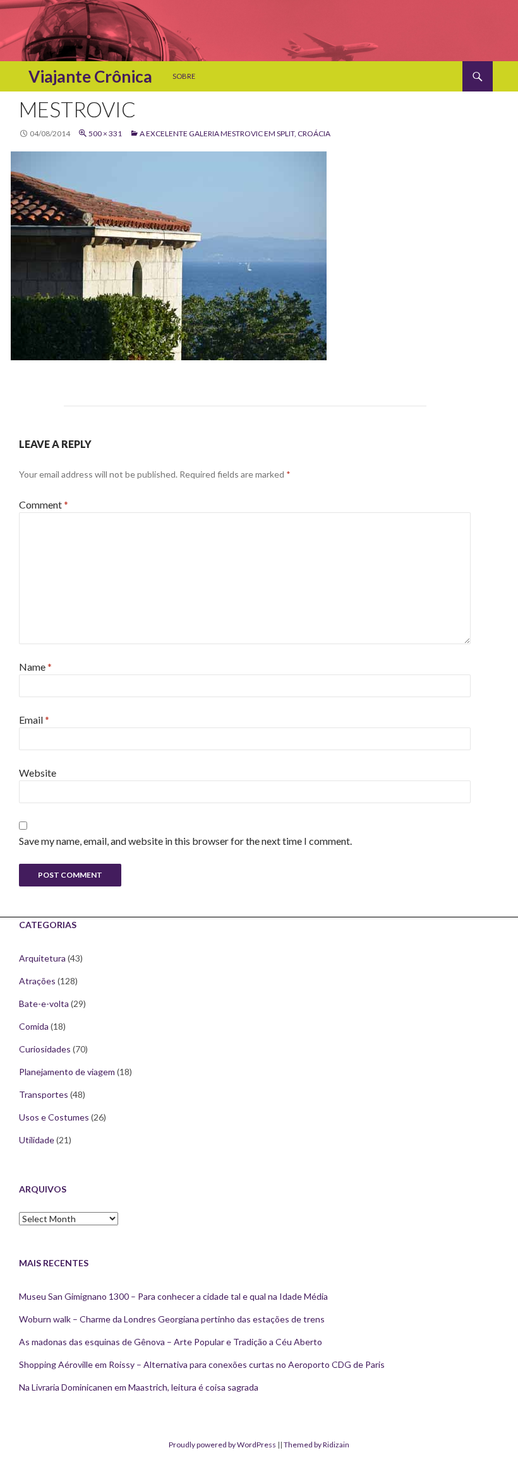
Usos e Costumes (54, 1117)
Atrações (37, 980)
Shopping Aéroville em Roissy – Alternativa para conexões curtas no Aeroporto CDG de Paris (202, 1364)
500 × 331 (105, 133)
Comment (43, 504)
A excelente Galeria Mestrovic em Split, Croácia (235, 133)
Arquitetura (42, 958)
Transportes (43, 1094)
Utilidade (36, 1139)
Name (35, 667)
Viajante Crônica (90, 76)
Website (37, 773)
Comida (34, 1026)
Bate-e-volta (44, 1003)
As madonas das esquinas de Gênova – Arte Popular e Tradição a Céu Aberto (170, 1341)
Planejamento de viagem (67, 1071)
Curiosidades (45, 1049)
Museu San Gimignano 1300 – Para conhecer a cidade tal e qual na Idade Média (173, 1296)
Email (34, 720)
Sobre (183, 76)
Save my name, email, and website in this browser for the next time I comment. (185, 841)
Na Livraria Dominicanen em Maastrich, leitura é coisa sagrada (138, 1387)
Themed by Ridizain (316, 1444)
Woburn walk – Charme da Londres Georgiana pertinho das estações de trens (172, 1319)
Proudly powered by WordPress (222, 1444)
